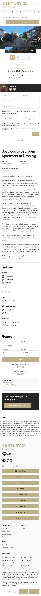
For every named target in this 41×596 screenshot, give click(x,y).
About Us (5, 529)
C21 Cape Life (20, 477)
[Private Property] (20, 460)
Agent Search (6, 531)
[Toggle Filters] (4, 22)
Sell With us (24, 529)
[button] (2, 39)
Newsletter (8, 119)
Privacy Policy (17, 125)
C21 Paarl (20, 489)
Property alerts (29, 119)
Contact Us (5, 537)
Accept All (34, 592)
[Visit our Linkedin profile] (13, 466)
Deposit (23, 342)
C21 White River (20, 512)
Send (35, 134)
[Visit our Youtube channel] (17, 466)
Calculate (20, 359)
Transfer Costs (8, 383)
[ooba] (20, 454)
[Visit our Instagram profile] (6, 466)
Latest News (6, 545)
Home (3, 12)
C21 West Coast (20, 518)
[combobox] (13, 18)
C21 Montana (20, 483)
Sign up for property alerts (17, 406)
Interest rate (5, 349)
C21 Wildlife (20, 506)
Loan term (23, 349)
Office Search (6, 534)
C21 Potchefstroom (20, 495)
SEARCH (23, 22)
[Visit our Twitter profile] (3, 466)
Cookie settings (11, 592)
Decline (23, 592)
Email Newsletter (7, 548)
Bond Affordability (9, 385)
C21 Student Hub (21, 500)
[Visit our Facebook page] (10, 466)
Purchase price (5, 342)
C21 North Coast (20, 471)
